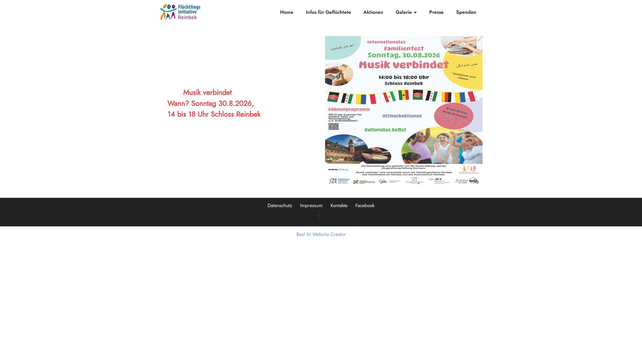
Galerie (404, 12)
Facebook (364, 205)
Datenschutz (280, 205)
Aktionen (373, 12)
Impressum (311, 205)
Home (286, 12)
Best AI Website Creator (321, 234)
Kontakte (339, 205)
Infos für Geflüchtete (328, 12)
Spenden (466, 12)
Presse (436, 12)
